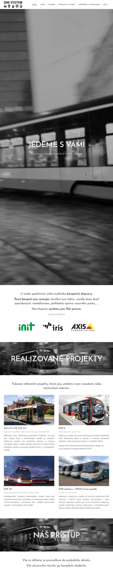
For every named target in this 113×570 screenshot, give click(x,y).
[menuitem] (34, 4)
